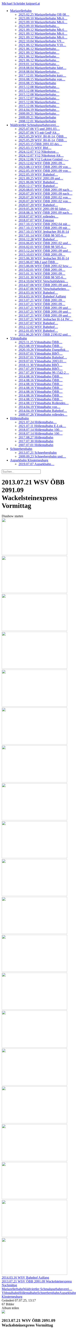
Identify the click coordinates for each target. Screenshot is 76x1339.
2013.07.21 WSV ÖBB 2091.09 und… (45, 308)
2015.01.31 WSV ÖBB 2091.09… (42, 273)
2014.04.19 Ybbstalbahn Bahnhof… (43, 410)
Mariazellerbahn (21, 10)
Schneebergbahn (21, 449)
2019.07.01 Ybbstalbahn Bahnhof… (43, 357)
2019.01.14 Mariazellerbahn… (39, 64)
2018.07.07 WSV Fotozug (36, 220)
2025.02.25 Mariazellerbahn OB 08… (44, 14)
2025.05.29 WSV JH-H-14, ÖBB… (43, 136)
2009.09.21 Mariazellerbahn (37, 117)
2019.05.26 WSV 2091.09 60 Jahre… (44, 209)
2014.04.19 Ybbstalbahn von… (39, 407)
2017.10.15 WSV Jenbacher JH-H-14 (44, 231)
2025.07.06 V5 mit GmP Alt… (39, 132)
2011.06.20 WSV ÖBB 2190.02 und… (45, 334)
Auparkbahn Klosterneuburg (29, 460)
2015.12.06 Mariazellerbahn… (39, 102)
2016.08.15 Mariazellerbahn (37, 83)
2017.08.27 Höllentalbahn (36, 437)
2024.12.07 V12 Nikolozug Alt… (41, 155)
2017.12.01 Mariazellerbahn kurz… (42, 75)
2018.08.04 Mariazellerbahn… (39, 71)
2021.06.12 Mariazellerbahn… (39, 49)
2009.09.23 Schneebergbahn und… (42, 456)
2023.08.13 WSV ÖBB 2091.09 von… (45, 167)
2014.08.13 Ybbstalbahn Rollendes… (44, 403)
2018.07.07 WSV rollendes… (38, 216)
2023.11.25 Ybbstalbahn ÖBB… (40, 342)
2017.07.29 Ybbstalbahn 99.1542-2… (44, 372)
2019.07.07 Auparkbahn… (36, 464)
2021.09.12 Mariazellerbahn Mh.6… (43, 30)
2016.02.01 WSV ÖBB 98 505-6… (42, 247)
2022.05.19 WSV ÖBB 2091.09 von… (45, 170)
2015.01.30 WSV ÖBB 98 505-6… (42, 277)
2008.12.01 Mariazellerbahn (37, 121)
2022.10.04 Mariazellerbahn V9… (41, 41)
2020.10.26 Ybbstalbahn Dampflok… (44, 350)
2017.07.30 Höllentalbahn (36, 441)
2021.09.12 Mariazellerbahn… (39, 52)
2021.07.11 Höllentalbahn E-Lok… (42, 426)
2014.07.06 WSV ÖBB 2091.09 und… (45, 285)
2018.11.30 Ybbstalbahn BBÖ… (40, 365)
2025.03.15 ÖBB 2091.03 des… (40, 144)
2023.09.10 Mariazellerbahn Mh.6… (43, 18)
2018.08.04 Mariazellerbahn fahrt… (42, 68)
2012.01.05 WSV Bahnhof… (38, 330)
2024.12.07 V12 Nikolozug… (39, 151)
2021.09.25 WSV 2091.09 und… (41, 178)
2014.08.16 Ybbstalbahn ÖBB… (41, 376)
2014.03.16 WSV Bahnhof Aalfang (42, 296)
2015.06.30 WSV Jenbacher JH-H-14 (44, 258)
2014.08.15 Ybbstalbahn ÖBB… (41, 399)
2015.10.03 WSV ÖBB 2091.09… (42, 254)
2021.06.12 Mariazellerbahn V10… (42, 45)
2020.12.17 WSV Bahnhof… (38, 186)
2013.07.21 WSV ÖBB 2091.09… (42, 300)
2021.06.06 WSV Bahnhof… (38, 182)
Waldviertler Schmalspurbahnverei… (34, 125)
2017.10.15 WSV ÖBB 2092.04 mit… (44, 224)
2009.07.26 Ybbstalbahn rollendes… (43, 414)
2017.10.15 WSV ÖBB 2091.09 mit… (44, 228)
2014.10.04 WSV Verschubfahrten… (43, 281)
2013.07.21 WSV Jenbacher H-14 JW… (46, 319)
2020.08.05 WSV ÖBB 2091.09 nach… (45, 190)
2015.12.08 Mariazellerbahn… (39, 87)
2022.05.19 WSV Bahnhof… (38, 174)
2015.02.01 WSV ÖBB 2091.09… (42, 270)
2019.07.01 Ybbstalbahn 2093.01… (42, 361)
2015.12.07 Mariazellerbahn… (39, 98)
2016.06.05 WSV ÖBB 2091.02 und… (45, 243)
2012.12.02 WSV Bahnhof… (38, 327)
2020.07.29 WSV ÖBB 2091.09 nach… (45, 193)
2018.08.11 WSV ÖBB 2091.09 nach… (45, 212)
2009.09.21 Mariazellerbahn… (39, 113)
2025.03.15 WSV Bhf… (35, 148)
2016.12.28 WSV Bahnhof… (38, 239)
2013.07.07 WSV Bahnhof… (38, 323)
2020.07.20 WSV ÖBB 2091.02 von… (45, 197)
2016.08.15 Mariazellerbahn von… (42, 79)
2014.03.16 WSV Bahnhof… (38, 292)
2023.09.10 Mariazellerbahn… (39, 26)
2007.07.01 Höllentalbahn (36, 445)
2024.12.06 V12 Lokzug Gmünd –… (43, 159)
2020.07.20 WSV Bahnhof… (38, 205)
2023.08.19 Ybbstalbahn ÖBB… (41, 346)
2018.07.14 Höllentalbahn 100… (41, 430)
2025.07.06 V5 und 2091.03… (39, 129)
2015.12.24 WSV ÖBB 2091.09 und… (45, 250)
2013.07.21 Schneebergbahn (38, 452)
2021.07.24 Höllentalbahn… (38, 422)
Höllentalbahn (19, 418)
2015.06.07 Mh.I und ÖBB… (38, 262)
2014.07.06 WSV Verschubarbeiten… (44, 289)
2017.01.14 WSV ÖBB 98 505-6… (42, 235)
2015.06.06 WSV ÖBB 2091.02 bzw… (45, 266)
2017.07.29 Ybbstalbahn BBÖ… (41, 369)
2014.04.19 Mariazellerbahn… (39, 110)
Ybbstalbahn (18, 338)
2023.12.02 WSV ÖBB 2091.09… (42, 163)
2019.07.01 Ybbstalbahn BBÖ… (41, 353)
